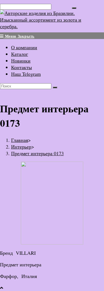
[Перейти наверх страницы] (1, 287)
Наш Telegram (26, 74)
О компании (24, 47)
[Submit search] (55, 87)
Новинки (21, 60)
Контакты (21, 67)
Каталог (19, 54)
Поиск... (61, 6)
